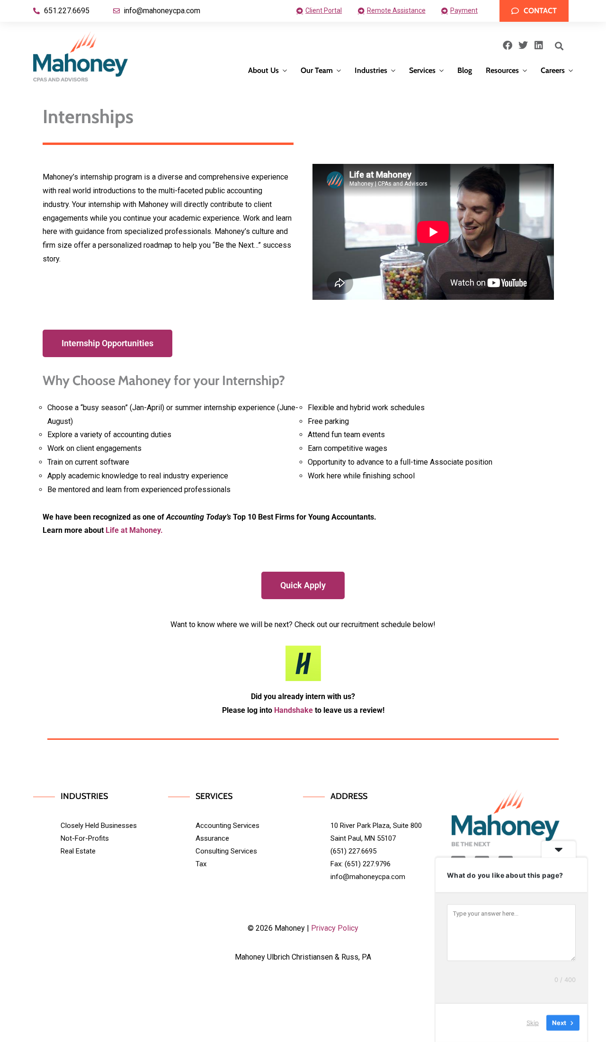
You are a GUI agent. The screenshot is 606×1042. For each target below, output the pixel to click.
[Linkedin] (538, 45)
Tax (201, 864)
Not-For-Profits (85, 838)
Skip (532, 1022)
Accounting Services (227, 825)
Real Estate (78, 851)
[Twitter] (523, 45)
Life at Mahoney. (134, 530)
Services (422, 70)
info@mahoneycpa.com (367, 876)
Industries (371, 70)
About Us (263, 70)
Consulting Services (226, 851)
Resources (502, 70)
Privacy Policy (334, 928)
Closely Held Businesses (99, 825)
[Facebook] (507, 45)
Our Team (317, 70)
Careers (553, 70)
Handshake (293, 710)
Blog (464, 70)
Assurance (212, 838)
